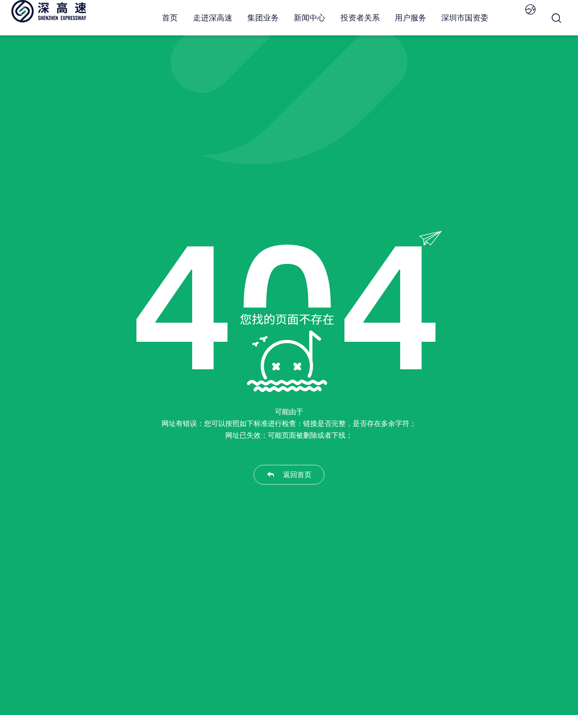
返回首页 (297, 475)
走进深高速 (212, 17)
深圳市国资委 (464, 17)
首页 (170, 17)
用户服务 (410, 17)
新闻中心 (309, 17)
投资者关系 (360, 17)
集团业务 (263, 17)
